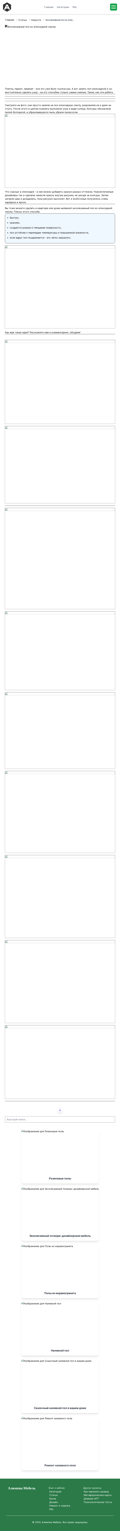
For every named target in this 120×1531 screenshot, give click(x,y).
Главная (9, 19)
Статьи (22, 19)
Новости (36, 19)
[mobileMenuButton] (113, 7)
